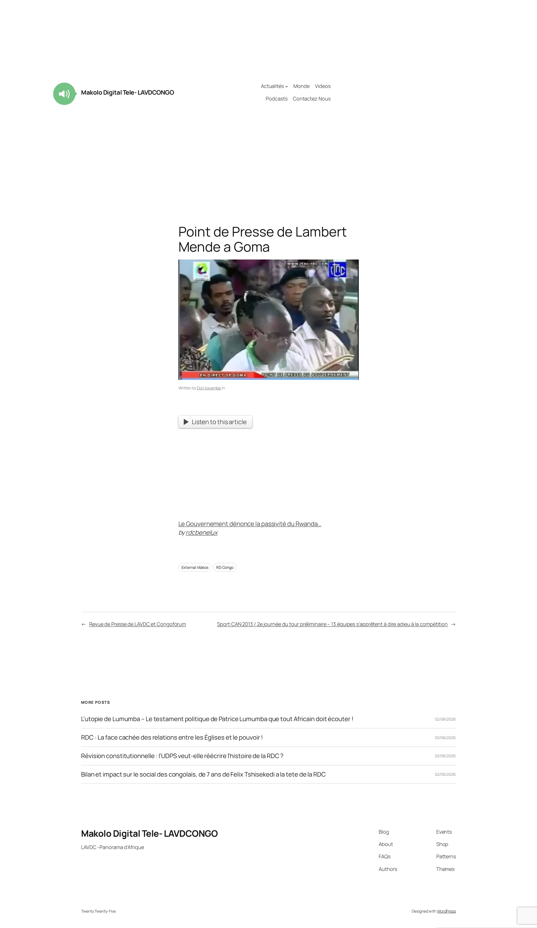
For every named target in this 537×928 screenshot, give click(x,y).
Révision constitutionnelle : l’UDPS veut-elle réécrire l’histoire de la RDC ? (182, 755)
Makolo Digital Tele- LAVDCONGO (127, 92)
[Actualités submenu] (286, 86)
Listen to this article (219, 422)
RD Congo (225, 567)
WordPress (446, 911)
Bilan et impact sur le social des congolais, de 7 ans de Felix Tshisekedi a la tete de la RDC (203, 774)
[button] (64, 94)
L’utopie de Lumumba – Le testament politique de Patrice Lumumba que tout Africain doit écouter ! (217, 719)
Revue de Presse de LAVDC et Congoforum (137, 624)
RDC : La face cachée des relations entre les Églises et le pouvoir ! (172, 737)
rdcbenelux (201, 532)
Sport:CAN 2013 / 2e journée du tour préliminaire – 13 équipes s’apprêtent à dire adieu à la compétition (332, 624)
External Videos (195, 567)
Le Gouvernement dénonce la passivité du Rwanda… (249, 524)
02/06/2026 (445, 719)
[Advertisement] (393, 92)
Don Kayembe (209, 388)
